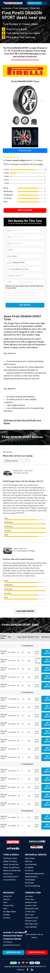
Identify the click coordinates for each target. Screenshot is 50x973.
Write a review (25, 210)
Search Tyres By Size (11, 864)
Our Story (6, 918)
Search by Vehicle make (12, 871)
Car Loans (29, 896)
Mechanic (28, 861)
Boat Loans (29, 915)
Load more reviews (25, 611)
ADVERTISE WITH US (36, 952)
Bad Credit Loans (31, 924)
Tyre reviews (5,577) (10, 877)
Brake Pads (29, 883)
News (5, 909)
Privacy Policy (8, 905)
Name (9, 231)
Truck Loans (29, 899)
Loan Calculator (31, 927)
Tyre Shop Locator (10, 858)
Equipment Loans (31, 918)
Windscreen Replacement (34, 874)
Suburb (10, 250)
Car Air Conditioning (32, 886)
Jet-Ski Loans (30, 912)
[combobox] (28, 256)
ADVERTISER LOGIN (13, 952)
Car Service (29, 871)
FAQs (5, 902)
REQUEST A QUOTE (34, 3)
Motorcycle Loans (31, 909)
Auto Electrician (31, 864)
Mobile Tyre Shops (10, 861)
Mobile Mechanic (31, 877)
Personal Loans (31, 921)
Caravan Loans (31, 905)
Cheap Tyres (7, 874)
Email (9, 237)
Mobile (9, 243)
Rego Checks (30, 858)
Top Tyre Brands (9, 880)
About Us (6, 899)
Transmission (30, 880)
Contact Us (7, 896)
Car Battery (29, 867)
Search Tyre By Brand (11, 867)
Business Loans (31, 902)
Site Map (6, 915)
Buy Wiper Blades (9, 912)
